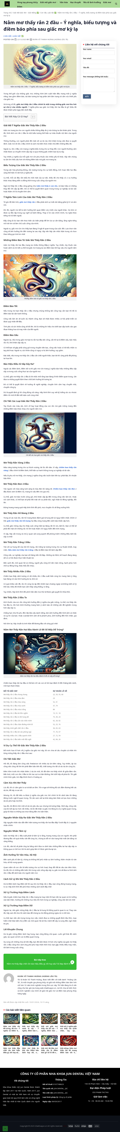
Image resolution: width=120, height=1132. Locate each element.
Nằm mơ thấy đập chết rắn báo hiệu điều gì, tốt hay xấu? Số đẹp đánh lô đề (11, 1050)
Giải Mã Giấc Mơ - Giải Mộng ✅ (26, 13)
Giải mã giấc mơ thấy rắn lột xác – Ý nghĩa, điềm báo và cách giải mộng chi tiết (49, 1028)
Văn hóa (64, 2)
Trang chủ (8, 13)
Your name (87, 49)
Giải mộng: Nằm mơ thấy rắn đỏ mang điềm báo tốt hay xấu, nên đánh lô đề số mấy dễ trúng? (68, 1050)
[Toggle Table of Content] (31, 117)
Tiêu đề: (86, 67)
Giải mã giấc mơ (48, 2)
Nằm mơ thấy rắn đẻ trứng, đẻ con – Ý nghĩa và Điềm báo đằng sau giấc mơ (11, 1028)
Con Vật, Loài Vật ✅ (48, 13)
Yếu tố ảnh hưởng (92, 2)
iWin (65, 1126)
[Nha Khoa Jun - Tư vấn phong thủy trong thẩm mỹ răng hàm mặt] (7, 4)
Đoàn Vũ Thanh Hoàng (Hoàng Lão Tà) (50, 39)
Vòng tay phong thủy (27, 2)
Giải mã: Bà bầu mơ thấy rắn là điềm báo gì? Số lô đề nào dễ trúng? (49, 1050)
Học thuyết (75, 2)
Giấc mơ (107, 2)
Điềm (19, 6)
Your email (87, 58)
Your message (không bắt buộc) (95, 77)
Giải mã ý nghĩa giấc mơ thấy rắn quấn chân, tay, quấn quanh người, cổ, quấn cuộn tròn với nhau (68, 1028)
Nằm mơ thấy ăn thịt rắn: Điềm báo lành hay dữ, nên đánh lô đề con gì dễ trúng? (30, 1050)
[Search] (116, 4)
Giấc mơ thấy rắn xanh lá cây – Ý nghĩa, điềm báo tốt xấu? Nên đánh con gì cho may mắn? (30, 1028)
